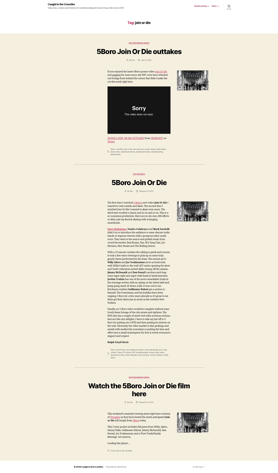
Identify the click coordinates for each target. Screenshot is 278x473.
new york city (138, 149)
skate (153, 149)
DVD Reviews (139, 174)
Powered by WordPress (116, 467)
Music (214, 6)
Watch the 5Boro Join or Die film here (139, 390)
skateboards (116, 154)
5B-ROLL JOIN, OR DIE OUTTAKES (126, 138)
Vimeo (111, 141)
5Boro (136, 420)
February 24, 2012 (146, 402)
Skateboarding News (139, 43)
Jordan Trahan (116, 352)
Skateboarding (200, 6)
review (147, 149)
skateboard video (143, 152)
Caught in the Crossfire (61, 4)
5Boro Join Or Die (139, 182)
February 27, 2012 (146, 191)
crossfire (119, 149)
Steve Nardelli (131, 355)
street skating (143, 355)
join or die (128, 149)
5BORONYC (157, 138)
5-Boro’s (137, 202)
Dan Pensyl (120, 350)
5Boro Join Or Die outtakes (139, 51)
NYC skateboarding (140, 352)
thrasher (128, 451)
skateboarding (157, 152)
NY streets (127, 352)
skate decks (161, 149)
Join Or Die (161, 71)
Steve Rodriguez (117, 229)
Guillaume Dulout (136, 350)
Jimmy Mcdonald (151, 350)
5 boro (113, 451)
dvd (127, 350)
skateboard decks (128, 152)
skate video (115, 152)
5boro (113, 149)
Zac (133, 60)
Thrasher (115, 417)
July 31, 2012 (146, 60)
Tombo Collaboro (157, 355)
